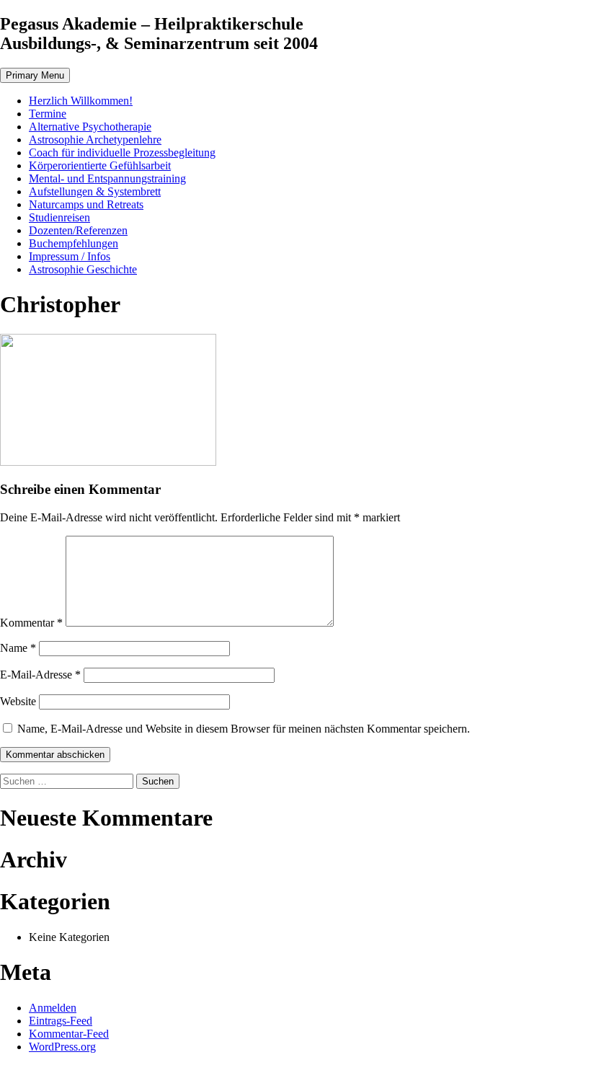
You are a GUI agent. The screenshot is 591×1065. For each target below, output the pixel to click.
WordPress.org (62, 1046)
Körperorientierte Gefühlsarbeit (100, 165)
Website (18, 701)
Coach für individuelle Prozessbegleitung (122, 152)
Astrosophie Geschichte (83, 269)
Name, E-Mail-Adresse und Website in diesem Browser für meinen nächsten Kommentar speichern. (243, 728)
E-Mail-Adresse (40, 674)
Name (18, 648)
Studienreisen (59, 217)
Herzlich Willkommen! (81, 100)
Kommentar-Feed (69, 1034)
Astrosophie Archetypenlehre (95, 139)
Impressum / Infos (69, 256)
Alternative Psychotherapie (90, 126)
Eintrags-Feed (60, 1021)
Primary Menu (35, 75)
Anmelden (52, 1008)
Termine (47, 113)
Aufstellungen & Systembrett (95, 191)
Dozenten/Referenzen (78, 230)
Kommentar (31, 623)
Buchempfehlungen (73, 243)
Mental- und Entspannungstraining (107, 178)
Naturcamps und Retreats (86, 204)
